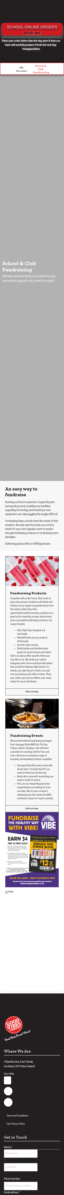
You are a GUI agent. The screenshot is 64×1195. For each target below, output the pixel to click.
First (6, 1160)
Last (6, 1173)
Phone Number (12, 1178)
